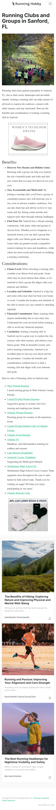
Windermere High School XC (22, 466)
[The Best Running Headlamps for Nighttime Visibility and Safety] (28, 729)
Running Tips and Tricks (27, 696)
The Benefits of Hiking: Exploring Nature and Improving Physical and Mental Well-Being (28, 600)
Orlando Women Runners (20, 412)
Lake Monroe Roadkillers (20, 452)
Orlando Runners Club (18, 493)
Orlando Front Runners (18, 435)
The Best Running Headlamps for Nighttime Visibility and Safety (26, 760)
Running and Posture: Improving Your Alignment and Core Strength (27, 681)
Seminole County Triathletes (21, 457)
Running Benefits (23, 617)
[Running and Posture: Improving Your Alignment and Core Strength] (28, 649)
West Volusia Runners (18, 386)
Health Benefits (10, 617)
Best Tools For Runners (13, 776)
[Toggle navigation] (50, 3)
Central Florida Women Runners (23, 399)
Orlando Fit (13, 439)
